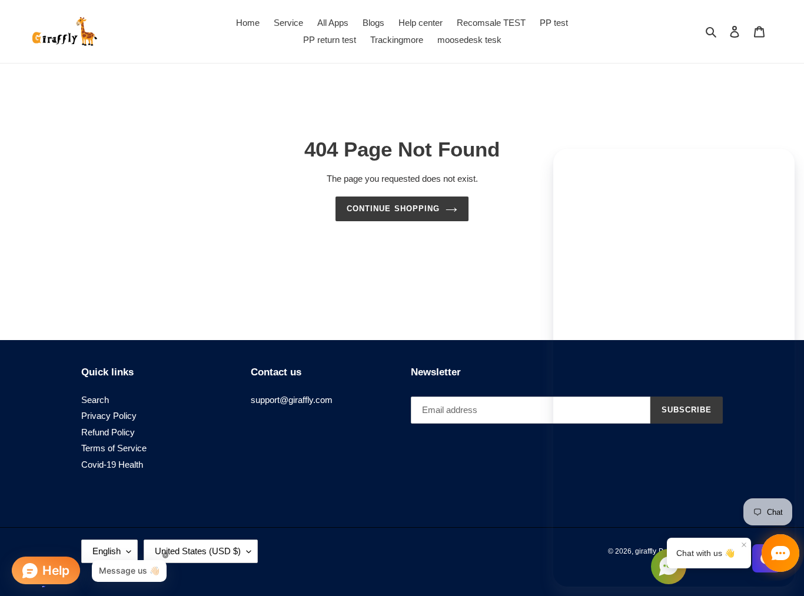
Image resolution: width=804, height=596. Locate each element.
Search (95, 400)
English (106, 551)
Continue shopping (393, 208)
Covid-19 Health (112, 465)
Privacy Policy (109, 416)
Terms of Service (114, 448)
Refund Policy (108, 432)
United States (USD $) (198, 551)
